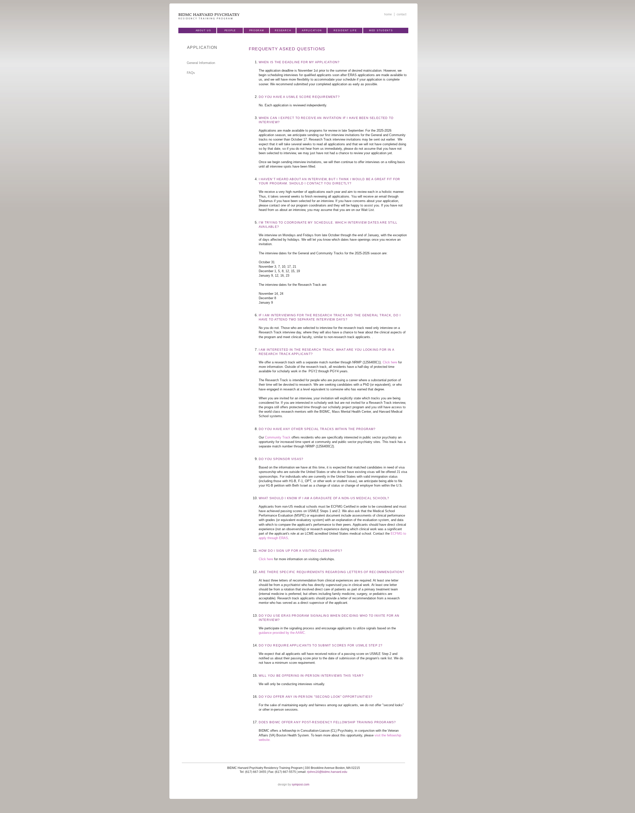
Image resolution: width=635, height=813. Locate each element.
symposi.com (300, 784)
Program (256, 30)
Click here (390, 362)
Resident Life (345, 30)
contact (401, 14)
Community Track (277, 437)
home (388, 14)
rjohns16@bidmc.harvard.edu (327, 771)
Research (283, 30)
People (230, 30)
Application (312, 30)
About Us (203, 30)
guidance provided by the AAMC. (282, 633)
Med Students (381, 30)
